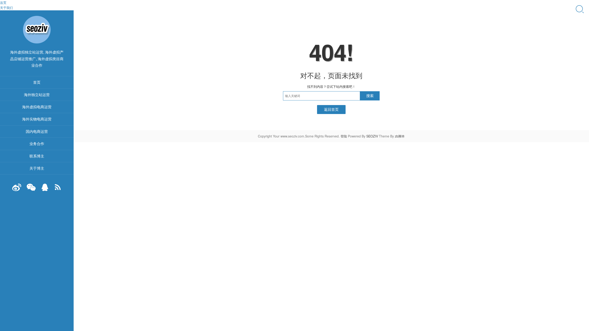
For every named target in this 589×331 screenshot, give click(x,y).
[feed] (57, 189)
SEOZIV (372, 136)
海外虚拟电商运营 (37, 106)
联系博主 (36, 156)
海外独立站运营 (37, 94)
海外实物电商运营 (37, 119)
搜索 (370, 96)
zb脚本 (400, 136)
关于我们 (6, 7)
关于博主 (36, 168)
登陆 (344, 136)
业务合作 (36, 143)
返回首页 (331, 109)
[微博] (16, 189)
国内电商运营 (37, 131)
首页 (3, 2)
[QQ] (45, 189)
